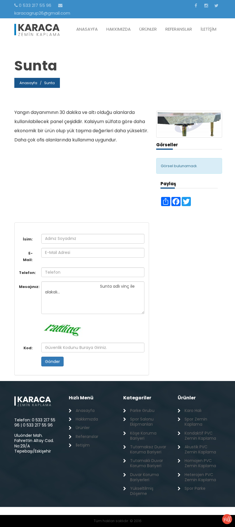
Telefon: (27, 272)
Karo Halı (193, 410)
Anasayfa (28, 83)
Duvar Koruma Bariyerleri (144, 477)
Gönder (52, 361)
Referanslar (87, 436)
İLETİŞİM (208, 29)
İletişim (83, 445)
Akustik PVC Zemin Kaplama (200, 449)
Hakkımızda (87, 419)
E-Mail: (28, 256)
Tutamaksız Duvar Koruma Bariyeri (148, 449)
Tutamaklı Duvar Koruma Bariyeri (146, 463)
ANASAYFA (87, 29)
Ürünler (83, 428)
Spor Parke (195, 488)
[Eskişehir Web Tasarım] (227, 519)
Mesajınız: (28, 286)
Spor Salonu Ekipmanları (142, 421)
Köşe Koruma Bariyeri (143, 435)
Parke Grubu (142, 410)
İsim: (28, 239)
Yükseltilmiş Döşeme (141, 490)
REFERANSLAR (178, 29)
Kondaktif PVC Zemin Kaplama (200, 435)
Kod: (28, 348)
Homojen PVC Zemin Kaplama (200, 463)
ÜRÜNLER (148, 29)
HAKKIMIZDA (118, 29)
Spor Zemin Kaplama (196, 421)
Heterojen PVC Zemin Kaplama (200, 477)
